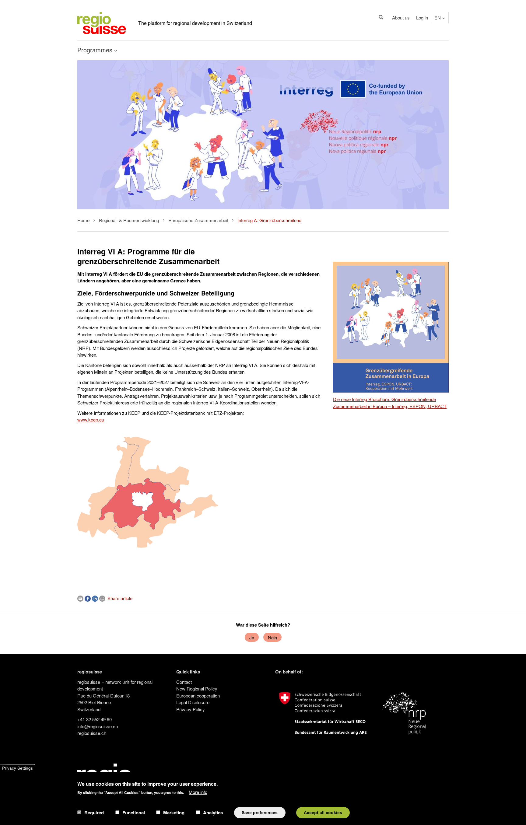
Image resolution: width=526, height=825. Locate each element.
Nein (272, 637)
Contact (184, 682)
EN (437, 17)
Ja (251, 637)
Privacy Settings (17, 768)
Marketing (173, 812)
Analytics (213, 812)
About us (401, 17)
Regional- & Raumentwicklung (129, 220)
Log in (422, 17)
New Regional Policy (196, 688)
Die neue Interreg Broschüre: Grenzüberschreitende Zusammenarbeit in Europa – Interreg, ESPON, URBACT (390, 402)
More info (198, 791)
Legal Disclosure (192, 702)
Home (83, 220)
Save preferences (260, 812)
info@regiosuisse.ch (97, 726)
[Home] (101, 22)
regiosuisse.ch (91, 733)
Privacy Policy (190, 709)
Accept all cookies (323, 812)
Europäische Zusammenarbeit (198, 220)
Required (94, 812)
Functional (133, 812)
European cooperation (198, 695)
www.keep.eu (90, 419)
